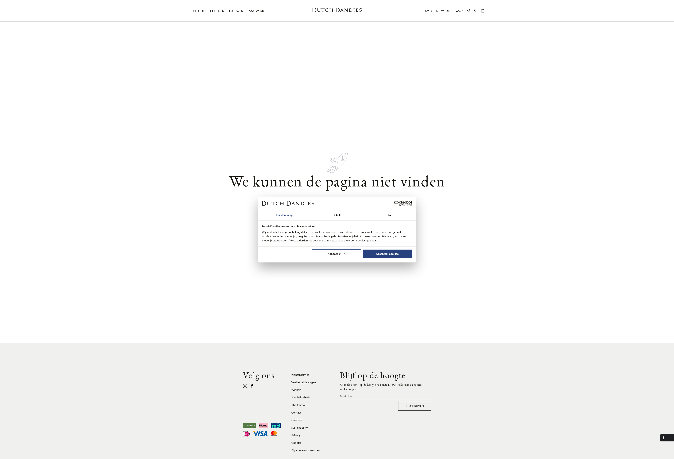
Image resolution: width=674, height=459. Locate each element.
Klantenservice (300, 374)
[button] (468, 10)
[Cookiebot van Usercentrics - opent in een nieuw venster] (396, 203)
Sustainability (299, 427)
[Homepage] (337, 10)
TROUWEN (236, 10)
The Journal (298, 404)
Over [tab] (390, 214)
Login (459, 10)
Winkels (296, 389)
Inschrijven (414, 406)
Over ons (296, 420)
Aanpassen (334, 253)
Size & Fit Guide (300, 397)
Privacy (295, 435)
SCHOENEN (216, 10)
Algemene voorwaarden (305, 450)
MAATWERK (255, 10)
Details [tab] (337, 214)
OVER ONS (431, 10)
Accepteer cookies (387, 253)
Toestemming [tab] (284, 214)
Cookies (296, 442)
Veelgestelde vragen (303, 382)
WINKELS (446, 10)
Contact (296, 412)
